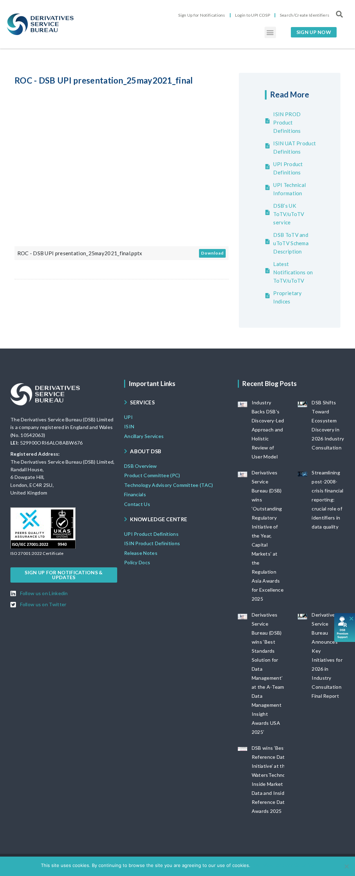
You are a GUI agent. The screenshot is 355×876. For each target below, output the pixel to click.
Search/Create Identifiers (305, 15)
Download (212, 253)
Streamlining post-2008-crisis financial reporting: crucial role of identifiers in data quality (327, 500)
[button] (270, 32)
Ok (257, 865)
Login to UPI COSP (252, 15)
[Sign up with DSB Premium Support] (345, 627)
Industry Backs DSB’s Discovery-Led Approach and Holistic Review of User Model (268, 430)
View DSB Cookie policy (288, 865)
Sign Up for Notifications (201, 15)
